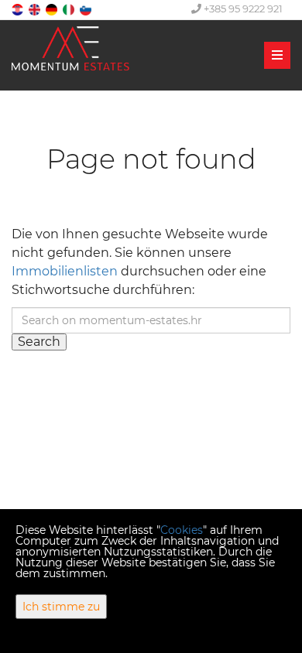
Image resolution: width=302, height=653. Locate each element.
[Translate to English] (36, 9)
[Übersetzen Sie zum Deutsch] (53, 9)
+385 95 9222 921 (242, 8)
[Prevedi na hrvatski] (19, 9)
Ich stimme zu (61, 607)
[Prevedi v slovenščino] (87, 9)
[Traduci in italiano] (70, 9)
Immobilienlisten (65, 271)
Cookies (181, 530)
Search (39, 341)
